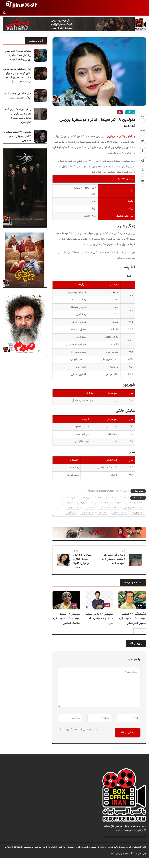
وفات (140, 605)
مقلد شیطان (118, 512)
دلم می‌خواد (85, 503)
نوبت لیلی (86, 512)
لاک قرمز (72, 508)
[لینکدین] (142, 180)
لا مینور (88, 508)
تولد (119, 112)
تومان (117, 503)
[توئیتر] (142, 140)
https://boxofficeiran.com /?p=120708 (107, 491)
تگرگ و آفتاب (134, 503)
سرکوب (68, 503)
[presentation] (137, 631)
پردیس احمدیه (104, 498)
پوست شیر (68, 498)
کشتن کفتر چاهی (132, 508)
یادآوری (70, 512)
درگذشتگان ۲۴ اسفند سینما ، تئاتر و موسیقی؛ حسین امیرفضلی (132, 618)
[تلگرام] (142, 160)
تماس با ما (140, 834)
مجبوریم (137, 512)
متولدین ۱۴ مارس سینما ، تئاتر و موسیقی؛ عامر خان (99, 618)
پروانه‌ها (85, 498)
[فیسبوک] (142, 150)
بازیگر (122, 498)
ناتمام (102, 512)
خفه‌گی (103, 503)
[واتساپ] (142, 170)
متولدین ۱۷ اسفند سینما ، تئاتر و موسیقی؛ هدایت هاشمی (66, 618)
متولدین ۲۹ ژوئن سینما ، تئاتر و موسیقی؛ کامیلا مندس (82, 561)
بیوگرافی (130, 112)
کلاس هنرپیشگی (108, 508)
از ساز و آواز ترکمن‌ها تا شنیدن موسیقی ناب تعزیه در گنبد (113, 559)
